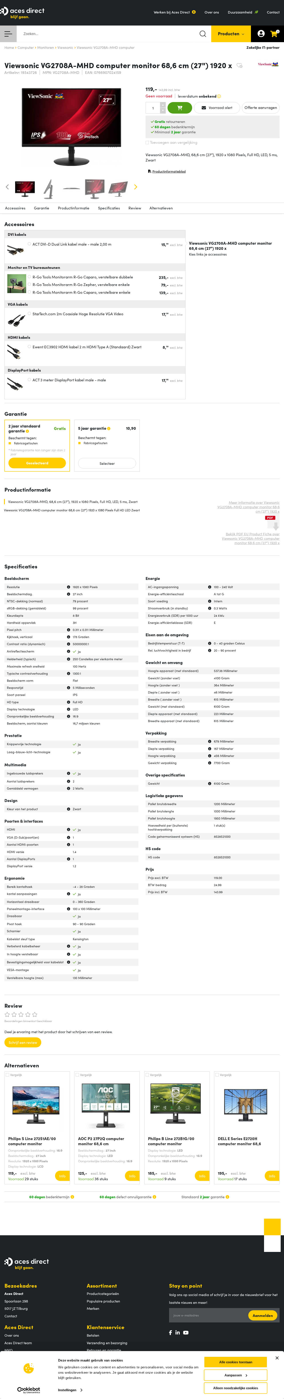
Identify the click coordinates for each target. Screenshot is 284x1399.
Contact (273, 12)
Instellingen (67, 1390)
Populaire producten (103, 1301)
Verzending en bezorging (107, 1342)
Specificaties (109, 208)
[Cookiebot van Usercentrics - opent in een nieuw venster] (28, 1390)
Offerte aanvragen (261, 107)
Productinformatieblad (167, 172)
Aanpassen (233, 1375)
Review (134, 208)
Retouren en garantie (104, 1350)
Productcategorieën (103, 1293)
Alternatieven (161, 208)
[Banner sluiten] (277, 1358)
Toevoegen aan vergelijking (173, 142)
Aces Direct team (18, 1342)
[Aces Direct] (22, 13)
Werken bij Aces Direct (172, 12)
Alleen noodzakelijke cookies (235, 1388)
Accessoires (15, 208)
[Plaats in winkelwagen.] (180, 108)
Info (62, 1175)
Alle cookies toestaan (235, 1362)
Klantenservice (105, 1326)
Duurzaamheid (240, 12)
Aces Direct (18, 1326)
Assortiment (102, 1285)
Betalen (93, 1335)
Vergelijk (16, 1074)
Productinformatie (73, 208)
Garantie (41, 208)
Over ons (212, 12)
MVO (8, 1350)
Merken (93, 1308)
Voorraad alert (220, 107)
